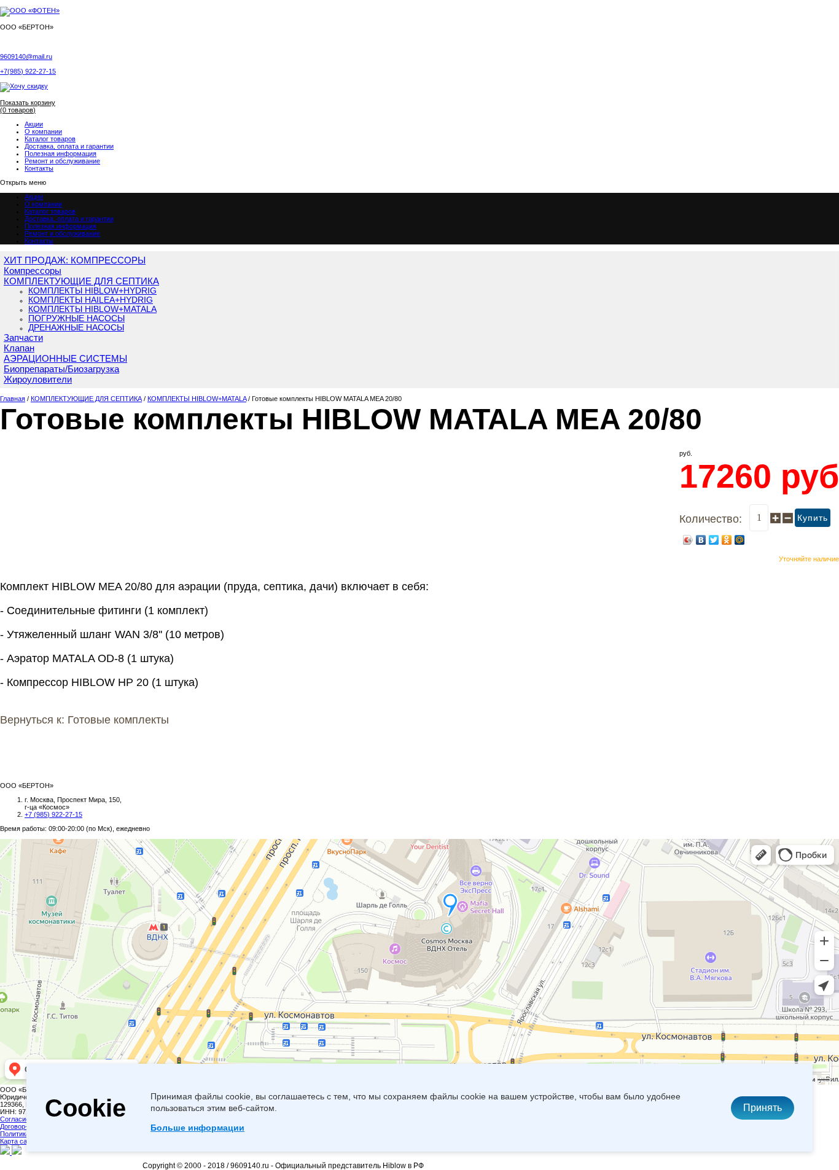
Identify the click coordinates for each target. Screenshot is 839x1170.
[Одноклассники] (726, 540)
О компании (43, 131)
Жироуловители (38, 379)
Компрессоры (32, 270)
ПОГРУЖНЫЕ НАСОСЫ (76, 318)
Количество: (710, 519)
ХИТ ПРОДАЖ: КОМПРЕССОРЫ (75, 260)
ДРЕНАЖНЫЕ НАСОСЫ (76, 327)
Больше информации (197, 1128)
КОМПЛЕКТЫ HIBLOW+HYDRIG (92, 290)
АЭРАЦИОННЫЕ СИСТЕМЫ (65, 358)
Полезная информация (60, 153)
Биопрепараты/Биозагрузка (61, 369)
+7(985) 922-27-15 (28, 71)
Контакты (39, 168)
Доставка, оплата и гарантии (69, 146)
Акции (34, 124)
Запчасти (23, 337)
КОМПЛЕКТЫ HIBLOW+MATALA (92, 309)
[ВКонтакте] (701, 540)
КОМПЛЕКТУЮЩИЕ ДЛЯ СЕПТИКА (81, 281)
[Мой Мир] (739, 540)
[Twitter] (714, 540)
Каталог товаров (50, 138)
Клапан (19, 348)
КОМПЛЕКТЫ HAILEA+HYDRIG (90, 300)
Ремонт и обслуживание (62, 161)
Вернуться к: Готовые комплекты (84, 720)
